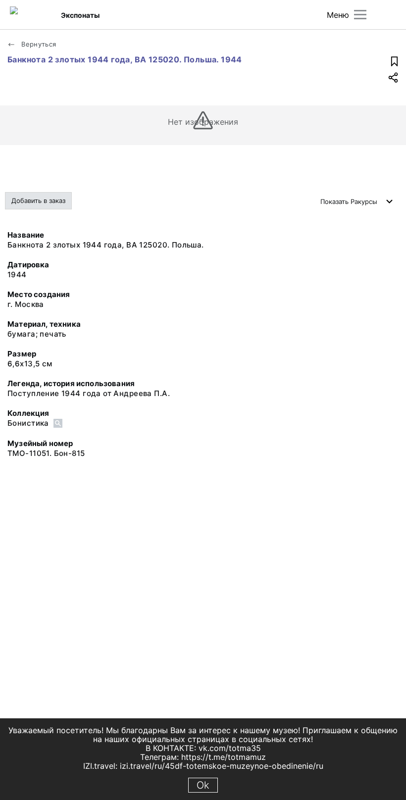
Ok (203, 785)
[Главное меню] (360, 14)
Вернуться (37, 44)
